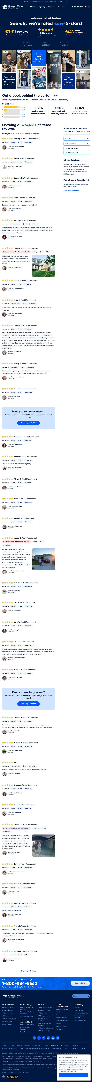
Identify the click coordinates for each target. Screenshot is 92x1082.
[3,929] (12, 114)
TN (21, 162)
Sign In (87, 7)
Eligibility (42, 7)
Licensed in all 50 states (8, 1068)
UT (21, 645)
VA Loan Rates (6, 1016)
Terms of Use (36, 1045)
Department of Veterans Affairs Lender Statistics (38, 1058)
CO (21, 867)
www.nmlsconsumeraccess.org (68, 1053)
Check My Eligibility (28, 423)
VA (20, 181)
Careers (58, 1023)
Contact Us (59, 1029)
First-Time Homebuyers (9, 1019)
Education (51, 7)
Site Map (11, 1045)
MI (20, 721)
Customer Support (61, 1026)
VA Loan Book (42, 1013)
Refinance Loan (73, 152)
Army (13, 162)
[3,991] (12, 117)
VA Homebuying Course (45, 1007)
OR (21, 788)
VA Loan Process (7, 1024)
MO (21, 606)
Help (66, 1048)
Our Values (59, 1012)
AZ (20, 907)
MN (21, 746)
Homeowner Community (81, 1013)
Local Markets (78, 1010)
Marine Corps (16, 224)
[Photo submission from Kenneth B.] (43, 845)
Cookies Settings (57, 1048)
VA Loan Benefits (7, 1013)
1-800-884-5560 (77, 7)
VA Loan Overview (7, 1007)
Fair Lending (65, 1045)
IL (42, 252)
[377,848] (12, 107)
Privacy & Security (23, 1045)
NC (21, 392)
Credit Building (24, 1032)
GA (25, 224)
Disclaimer (54, 1045)
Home (4, 1045)
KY (21, 460)
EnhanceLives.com (80, 1020)
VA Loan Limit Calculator (45, 1028)
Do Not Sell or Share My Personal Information (34, 1048)
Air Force (15, 367)
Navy (13, 142)
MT (21, 522)
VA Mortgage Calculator (45, 1016)
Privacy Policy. (72, 1071)
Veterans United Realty (27, 1024)
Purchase (28, 142)
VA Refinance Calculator (45, 1031)
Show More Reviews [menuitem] (28, 971)
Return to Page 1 (31, 134)
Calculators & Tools (44, 1010)
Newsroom (59, 1015)
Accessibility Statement (9, 1048)
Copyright (75, 1045)
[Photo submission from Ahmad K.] (43, 559)
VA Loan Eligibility (7, 1010)
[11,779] (12, 112)
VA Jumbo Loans (7, 1021)
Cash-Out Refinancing (26, 1016)
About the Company (62, 1009)
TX (20, 142)
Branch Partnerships (62, 1020)
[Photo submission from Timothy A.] (43, 266)
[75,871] (12, 110)
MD (21, 586)
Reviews (61, 7)
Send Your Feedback (71, 190)
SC (21, 284)
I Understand (73, 1075)
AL (20, 440)
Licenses (45, 1045)
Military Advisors (61, 1017)
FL (42, 541)
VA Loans (32, 7)
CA (25, 303)
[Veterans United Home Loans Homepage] (13, 7)
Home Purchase (73, 148)
